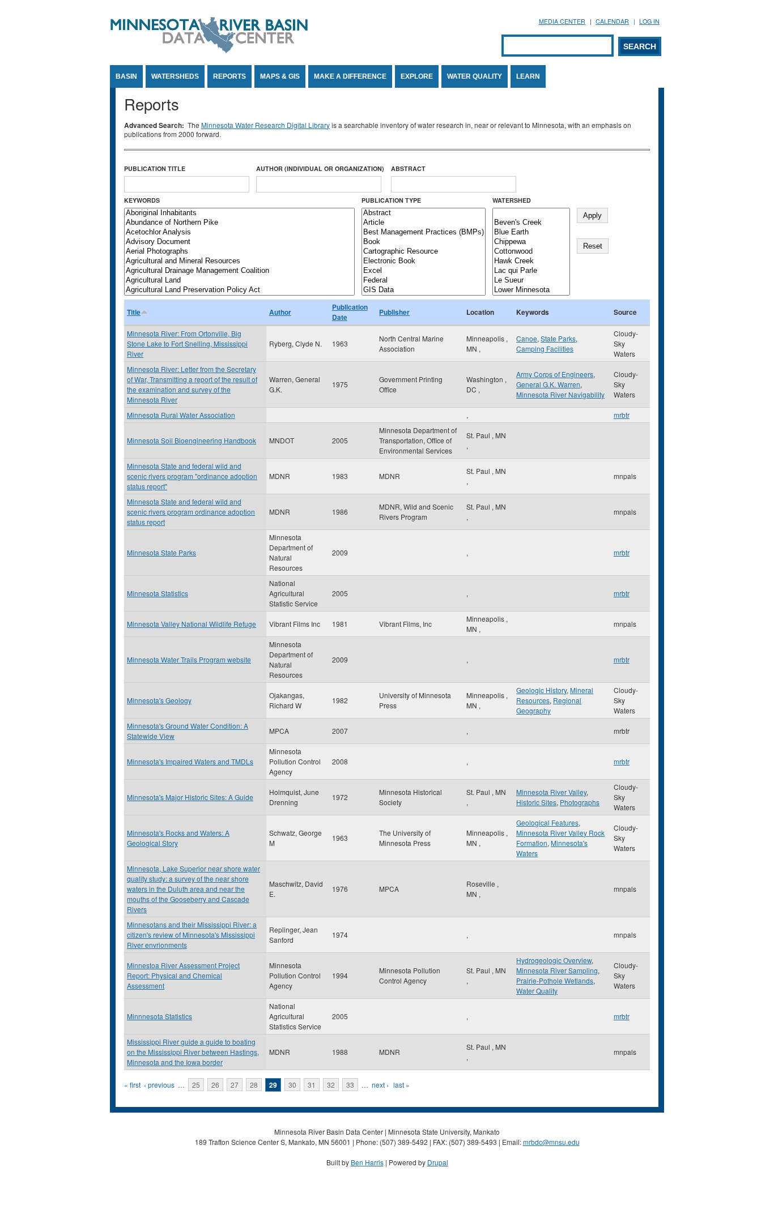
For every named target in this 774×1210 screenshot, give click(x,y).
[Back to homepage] (209, 50)
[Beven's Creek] (531, 223)
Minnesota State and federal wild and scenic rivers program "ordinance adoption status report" (192, 476)
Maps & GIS (280, 76)
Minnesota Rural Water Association (181, 415)
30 (292, 1084)
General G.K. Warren (548, 384)
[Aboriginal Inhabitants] (239, 213)
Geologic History (541, 690)
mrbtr (622, 415)
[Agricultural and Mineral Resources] (239, 261)
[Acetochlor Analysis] (239, 232)
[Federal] (423, 280)
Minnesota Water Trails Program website (189, 659)
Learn (528, 76)
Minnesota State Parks (161, 552)
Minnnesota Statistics (159, 1016)
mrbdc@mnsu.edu (551, 1142)
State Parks (558, 338)
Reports (229, 76)
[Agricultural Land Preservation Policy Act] (239, 290)
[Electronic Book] (423, 261)
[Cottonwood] (531, 251)
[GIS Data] (423, 290)
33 (350, 1084)
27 (235, 1084)
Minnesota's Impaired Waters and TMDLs (190, 761)
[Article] (423, 223)
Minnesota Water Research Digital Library (265, 125)
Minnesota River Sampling (557, 970)
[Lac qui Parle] (531, 271)
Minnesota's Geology (159, 700)
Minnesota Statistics (157, 593)
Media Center (562, 21)
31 (312, 1084)
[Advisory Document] (239, 242)
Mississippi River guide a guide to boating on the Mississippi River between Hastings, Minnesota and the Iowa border (193, 1052)
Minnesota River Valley (551, 792)
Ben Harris (367, 1162)
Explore (417, 76)
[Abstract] (423, 213)
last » (401, 1084)
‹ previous (159, 1084)
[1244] (531, 213)
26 (215, 1084)
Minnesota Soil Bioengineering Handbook (191, 440)
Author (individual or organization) (320, 168)
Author (280, 312)
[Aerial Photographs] (239, 251)
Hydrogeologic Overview (554, 960)
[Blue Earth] (531, 232)
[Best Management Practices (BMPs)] (423, 232)
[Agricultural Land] (239, 280)
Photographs (579, 802)
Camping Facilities (544, 348)
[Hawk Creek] (531, 261)
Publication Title (154, 168)
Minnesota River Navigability (560, 394)
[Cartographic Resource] (423, 251)
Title (134, 312)
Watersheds (175, 76)
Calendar (612, 21)
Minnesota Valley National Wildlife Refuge (191, 623)
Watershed (511, 200)
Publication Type (391, 200)
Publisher (394, 312)
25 (196, 1084)
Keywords (142, 200)
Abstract (408, 168)
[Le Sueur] (531, 280)
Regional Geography (548, 705)
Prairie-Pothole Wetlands (554, 980)
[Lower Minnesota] (531, 290)
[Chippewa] (531, 242)
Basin (126, 76)
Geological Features (547, 822)
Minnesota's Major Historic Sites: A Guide (190, 797)
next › (380, 1084)
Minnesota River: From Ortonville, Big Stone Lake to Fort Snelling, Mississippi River (187, 343)
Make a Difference (350, 76)
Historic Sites (536, 802)
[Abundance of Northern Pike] (239, 223)
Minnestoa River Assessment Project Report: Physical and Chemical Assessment (183, 975)
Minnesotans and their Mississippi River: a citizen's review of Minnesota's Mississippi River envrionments (192, 935)
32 (331, 1084)
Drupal (437, 1162)
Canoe (526, 338)
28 (254, 1084)
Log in (649, 21)
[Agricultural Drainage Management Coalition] (239, 271)
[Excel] (423, 271)
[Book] (423, 242)
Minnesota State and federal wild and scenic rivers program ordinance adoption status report (191, 512)
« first (132, 1084)
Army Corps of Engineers (554, 374)
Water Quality (474, 76)
